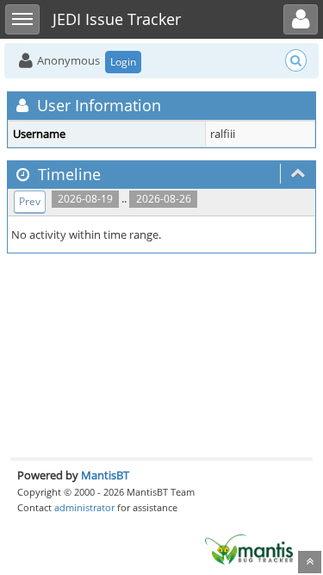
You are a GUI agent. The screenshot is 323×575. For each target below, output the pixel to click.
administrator (84, 507)
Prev (29, 201)
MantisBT (105, 475)
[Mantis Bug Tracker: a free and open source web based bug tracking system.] (249, 548)
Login (123, 61)
